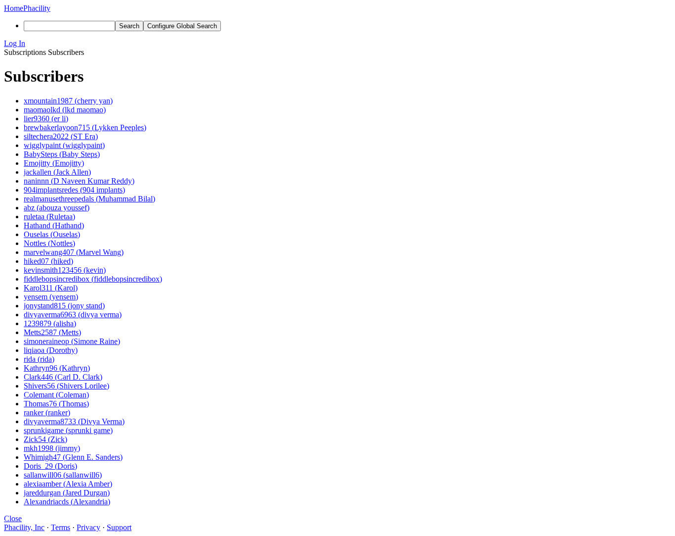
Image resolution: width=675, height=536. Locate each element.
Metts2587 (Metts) (52, 332)
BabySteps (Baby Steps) (62, 154)
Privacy (88, 527)
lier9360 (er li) (46, 118)
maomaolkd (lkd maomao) (65, 109)
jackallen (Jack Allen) (57, 172)
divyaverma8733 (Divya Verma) (74, 421)
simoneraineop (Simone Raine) (72, 341)
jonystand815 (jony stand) (64, 305)
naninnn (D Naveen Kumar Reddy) (79, 181)
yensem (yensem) (51, 296)
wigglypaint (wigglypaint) (64, 145)
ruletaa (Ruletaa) (49, 216)
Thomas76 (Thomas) (56, 403)
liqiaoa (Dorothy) (51, 350)
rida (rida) (39, 359)
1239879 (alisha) (50, 323)
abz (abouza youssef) (56, 207)
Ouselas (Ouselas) (52, 234)
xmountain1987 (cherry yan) (68, 101)
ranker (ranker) (47, 412)
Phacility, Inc (24, 527)
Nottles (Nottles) (49, 243)
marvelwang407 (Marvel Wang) (74, 252)
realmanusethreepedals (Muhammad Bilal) (89, 199)
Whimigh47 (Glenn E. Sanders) (73, 457)
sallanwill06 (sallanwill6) (63, 475)
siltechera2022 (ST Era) (61, 136)
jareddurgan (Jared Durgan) (67, 492)
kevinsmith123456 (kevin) (65, 270)
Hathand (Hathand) (54, 225)
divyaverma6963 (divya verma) (73, 314)
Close (13, 518)
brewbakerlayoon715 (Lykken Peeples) (85, 127)
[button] (337, 43)
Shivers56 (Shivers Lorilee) (66, 386)
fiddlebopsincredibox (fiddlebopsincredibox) (93, 279)
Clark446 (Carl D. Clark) (63, 377)
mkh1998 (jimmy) (52, 448)
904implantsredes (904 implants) (74, 190)
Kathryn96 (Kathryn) (57, 368)
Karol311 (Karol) (51, 288)
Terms (60, 527)
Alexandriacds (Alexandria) (67, 501)
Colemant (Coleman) (56, 394)
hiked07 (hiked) (48, 261)
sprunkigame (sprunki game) (68, 430)
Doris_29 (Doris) (50, 466)
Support (119, 527)
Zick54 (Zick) (45, 439)
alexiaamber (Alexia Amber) (68, 484)
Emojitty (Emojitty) (54, 163)
